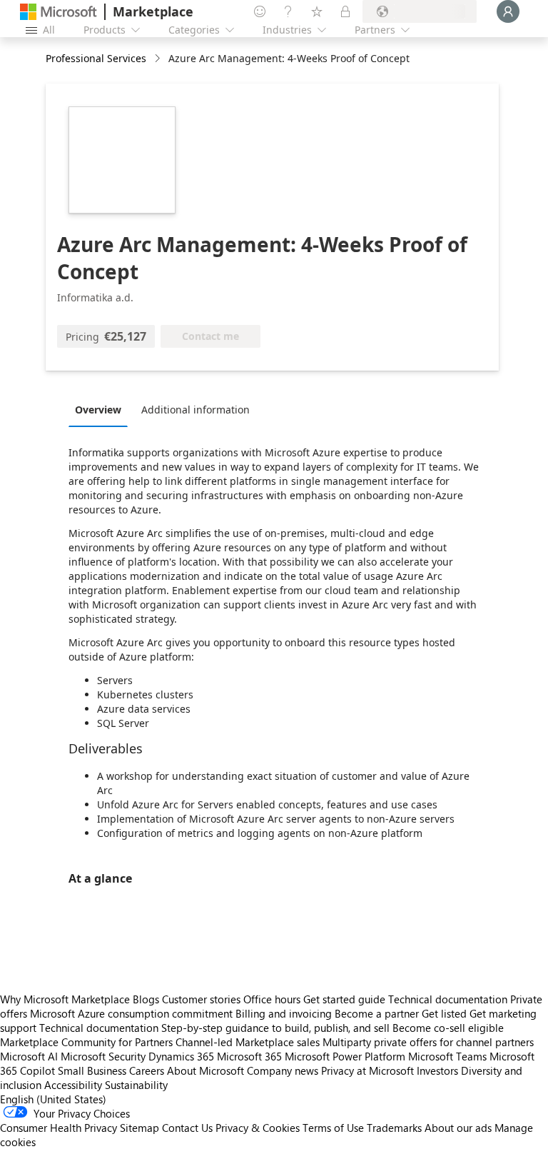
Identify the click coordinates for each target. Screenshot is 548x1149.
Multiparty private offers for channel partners (428, 1042)
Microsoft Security (103, 1056)
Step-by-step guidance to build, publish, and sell (275, 1027)
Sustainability (136, 1085)
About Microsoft (205, 1070)
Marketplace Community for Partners (86, 1042)
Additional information (195, 409)
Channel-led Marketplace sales (248, 1042)
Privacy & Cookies (257, 1127)
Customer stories (201, 999)
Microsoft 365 (249, 1056)
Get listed (444, 1013)
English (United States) (53, 1099)
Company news (282, 1070)
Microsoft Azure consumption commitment (132, 1013)
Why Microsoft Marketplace (65, 999)
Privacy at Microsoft (367, 1070)
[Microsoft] (58, 12)
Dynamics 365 (181, 1056)
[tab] (101, 409)
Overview (98, 409)
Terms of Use (333, 1127)
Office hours (271, 999)
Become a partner (377, 1013)
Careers (146, 1070)
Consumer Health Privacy (58, 1127)
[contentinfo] (158, 59)
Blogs (146, 999)
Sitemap (139, 1127)
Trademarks (394, 1127)
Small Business (92, 1070)
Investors (437, 1070)
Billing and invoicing (283, 1013)
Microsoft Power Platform (345, 1056)
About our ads (458, 1127)
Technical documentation (447, 999)
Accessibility (73, 1085)
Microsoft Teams (447, 1056)
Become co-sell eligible (448, 1027)
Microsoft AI (29, 1056)
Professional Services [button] (96, 58)
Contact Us (187, 1127)
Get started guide (344, 999)
